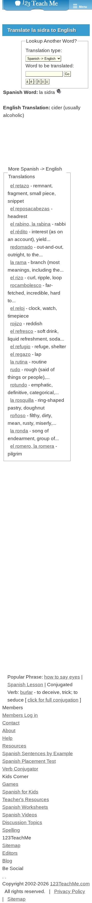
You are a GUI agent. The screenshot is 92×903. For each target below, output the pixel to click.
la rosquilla (22, 400)
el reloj (17, 308)
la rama (18, 262)
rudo (15, 369)
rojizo (16, 323)
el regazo (20, 354)
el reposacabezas (30, 208)
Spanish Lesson (25, 684)
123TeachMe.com (70, 883)
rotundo (18, 385)
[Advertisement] (46, 530)
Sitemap (11, 845)
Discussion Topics (22, 822)
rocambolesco (25, 285)
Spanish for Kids (20, 791)
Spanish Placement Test (29, 761)
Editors (10, 853)
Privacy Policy (69, 891)
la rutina (19, 362)
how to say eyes (62, 677)
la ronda (19, 431)
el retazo (19, 185)
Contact (10, 723)
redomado (21, 247)
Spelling (11, 830)
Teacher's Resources (25, 799)
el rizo (16, 277)
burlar (26, 692)
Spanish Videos (19, 814)
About (8, 730)
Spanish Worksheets (25, 807)
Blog (7, 860)
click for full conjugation (53, 700)
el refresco (21, 331)
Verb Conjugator (20, 769)
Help (7, 738)
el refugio (20, 346)
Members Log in (20, 715)
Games (10, 784)
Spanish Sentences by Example (37, 753)
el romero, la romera (32, 446)
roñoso (18, 415)
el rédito (19, 231)
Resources (14, 746)
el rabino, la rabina (30, 224)
